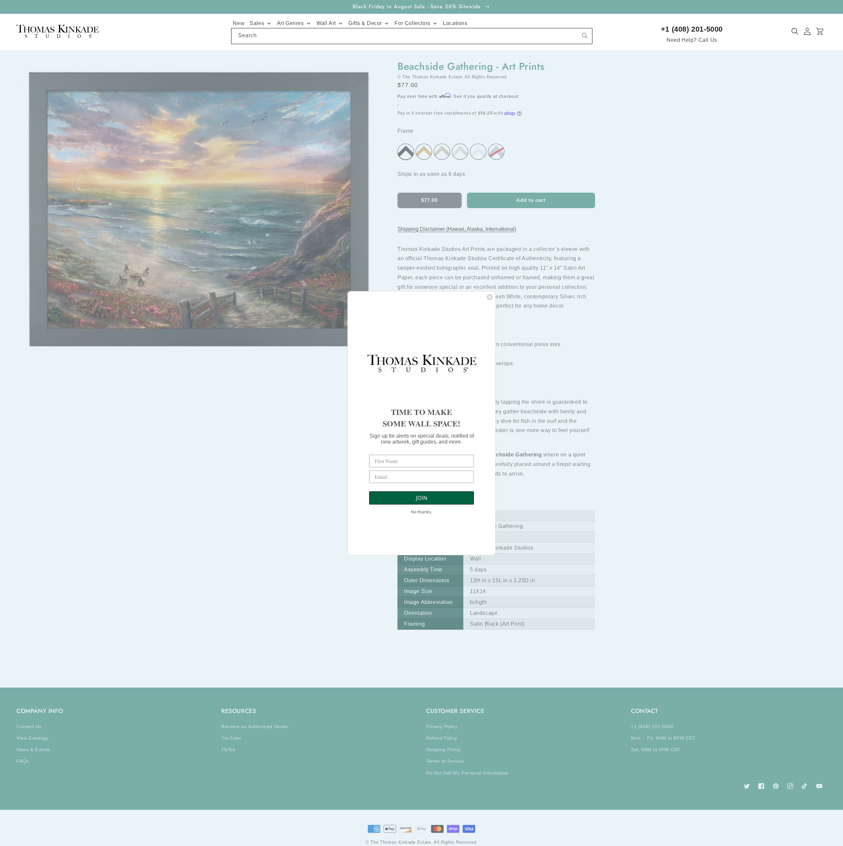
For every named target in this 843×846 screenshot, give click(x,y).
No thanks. (421, 512)
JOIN (421, 498)
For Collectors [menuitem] (412, 23)
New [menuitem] (238, 23)
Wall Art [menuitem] (326, 23)
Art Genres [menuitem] (290, 23)
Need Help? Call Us (691, 40)
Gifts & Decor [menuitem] (365, 23)
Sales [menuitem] (257, 23)
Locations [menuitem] (455, 23)
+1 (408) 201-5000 (692, 29)
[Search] (585, 35)
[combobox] (412, 36)
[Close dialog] (489, 297)
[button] (795, 31)
